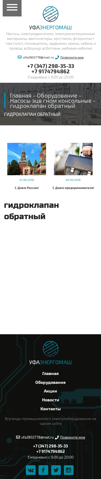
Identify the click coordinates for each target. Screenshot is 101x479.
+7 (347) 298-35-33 (50, 65)
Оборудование (50, 382)
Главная (50, 373)
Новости (50, 399)
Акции (50, 390)
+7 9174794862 (51, 71)
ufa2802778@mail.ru (38, 57)
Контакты (50, 408)
